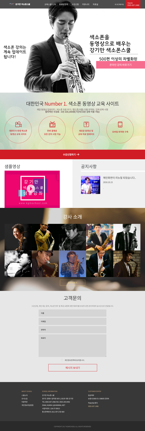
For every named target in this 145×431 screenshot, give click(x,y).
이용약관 (24, 402)
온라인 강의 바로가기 (121, 65)
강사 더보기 (72, 282)
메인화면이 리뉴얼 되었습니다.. (119, 178)
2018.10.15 (108, 182)
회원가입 (121, 4)
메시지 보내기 (72, 368)
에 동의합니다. (75, 360)
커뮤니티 (85, 4)
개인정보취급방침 (27, 405)
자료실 (95, 4)
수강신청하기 (69, 154)
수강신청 (75, 4)
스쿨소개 (24, 395)
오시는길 (24, 398)
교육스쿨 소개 (50, 4)
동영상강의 (63, 4)
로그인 (116, 4)
